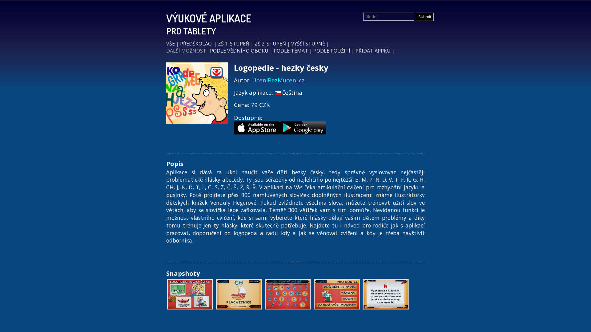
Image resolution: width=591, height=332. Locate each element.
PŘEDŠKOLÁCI (196, 43)
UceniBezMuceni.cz (278, 80)
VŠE (170, 43)
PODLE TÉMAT (291, 50)
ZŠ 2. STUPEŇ (270, 43)
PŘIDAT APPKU (373, 50)
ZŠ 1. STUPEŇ (233, 43)
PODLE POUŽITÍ (331, 50)
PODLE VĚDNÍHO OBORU (239, 50)
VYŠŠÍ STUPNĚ (308, 43)
